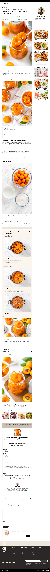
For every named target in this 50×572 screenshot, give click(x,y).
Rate (11, 443)
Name (4, 521)
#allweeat (23, 478)
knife (5, 450)
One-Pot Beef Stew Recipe (44, 62)
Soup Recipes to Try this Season (23, 3)
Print (15, 443)
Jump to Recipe (17, 16)
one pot (18, 158)
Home (3, 9)
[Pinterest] (45, 1)
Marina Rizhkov (17, 486)
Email (19, 521)
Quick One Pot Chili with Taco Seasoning (37, 51)
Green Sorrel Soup (44, 99)
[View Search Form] (47, 3)
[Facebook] (41, 1)
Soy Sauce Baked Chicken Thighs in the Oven (9, 499)
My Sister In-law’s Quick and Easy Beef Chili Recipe (44, 40)
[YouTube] (47, 1)
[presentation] (37, 34)
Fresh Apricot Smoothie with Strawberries (38, 100)
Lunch (13, 552)
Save (20, 443)
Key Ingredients (6, 130)
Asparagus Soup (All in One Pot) (44, 51)
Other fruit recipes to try (7, 135)
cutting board (6, 451)
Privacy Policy (7, 570)
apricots (20, 74)
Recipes (31, 3)
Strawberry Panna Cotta (7, 406)
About (39, 3)
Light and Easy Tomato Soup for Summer (37, 89)
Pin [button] (24, 443)
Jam (8, 9)
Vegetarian (23, 554)
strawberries (23, 151)
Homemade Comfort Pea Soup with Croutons (44, 89)
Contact (35, 3)
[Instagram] (42, 1)
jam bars (24, 341)
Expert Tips (5, 133)
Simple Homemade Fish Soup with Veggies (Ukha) (37, 62)
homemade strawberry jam (6, 152)
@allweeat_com (17, 478)
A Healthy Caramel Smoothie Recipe (37, 78)
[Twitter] (44, 1)
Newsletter (43, 3)
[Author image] (2, 14)
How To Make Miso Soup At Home (37, 40)
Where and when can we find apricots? (9, 129)
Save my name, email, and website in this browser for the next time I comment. (9, 524)
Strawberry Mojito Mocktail (9, 405)
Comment (4, 510)
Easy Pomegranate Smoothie (44, 78)
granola (24, 75)
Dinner (14, 553)
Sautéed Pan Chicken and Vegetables (26, 499)
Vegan (23, 553)
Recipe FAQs (5, 134)
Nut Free (23, 552)
